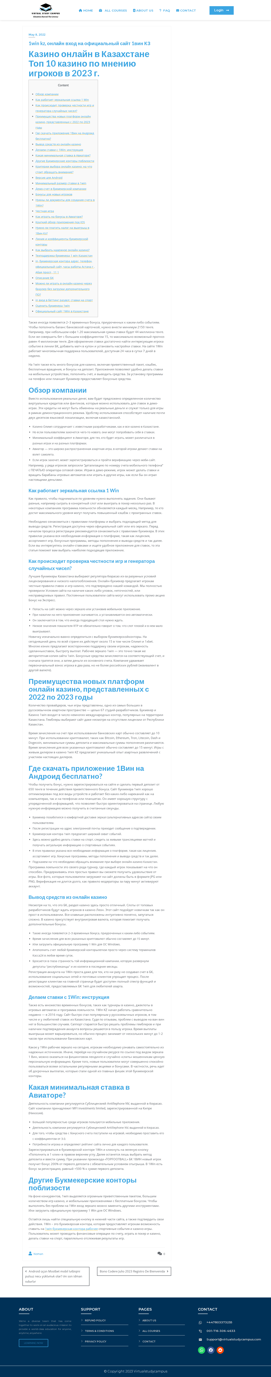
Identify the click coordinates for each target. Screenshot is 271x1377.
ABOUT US (144, 10)
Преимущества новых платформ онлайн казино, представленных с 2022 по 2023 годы (63, 122)
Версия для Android (49, 178)
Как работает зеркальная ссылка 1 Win (62, 100)
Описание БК (45, 278)
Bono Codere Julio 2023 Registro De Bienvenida (132, 1271)
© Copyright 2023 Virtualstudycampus (135, 1371)
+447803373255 (219, 1322)
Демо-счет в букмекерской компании (61, 189)
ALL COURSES (115, 10)
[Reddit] (220, 1350)
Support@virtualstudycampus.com (234, 1339)
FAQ (166, 10)
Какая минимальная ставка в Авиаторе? (63, 155)
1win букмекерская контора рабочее (71, 1229)
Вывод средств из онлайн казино (58, 144)
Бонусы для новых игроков (54, 194)
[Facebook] (210, 1350)
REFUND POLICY (95, 1320)
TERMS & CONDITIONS (99, 1330)
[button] (221, 10)
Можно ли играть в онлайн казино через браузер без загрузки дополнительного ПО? (64, 289)
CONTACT (188, 10)
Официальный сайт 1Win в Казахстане (62, 311)
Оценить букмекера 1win (53, 306)
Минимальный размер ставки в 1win (61, 183)
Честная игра (45, 211)
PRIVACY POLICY (95, 1341)
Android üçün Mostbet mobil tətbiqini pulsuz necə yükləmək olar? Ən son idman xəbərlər (53, 1276)
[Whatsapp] (201, 1350)
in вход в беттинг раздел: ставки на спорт (64, 300)
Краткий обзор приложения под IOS (60, 222)
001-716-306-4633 (221, 1331)
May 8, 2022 (37, 34)
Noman (38, 1254)
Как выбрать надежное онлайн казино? (62, 250)
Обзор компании (47, 94)
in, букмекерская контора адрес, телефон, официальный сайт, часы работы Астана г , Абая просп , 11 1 (65, 266)
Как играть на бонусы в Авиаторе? (59, 216)
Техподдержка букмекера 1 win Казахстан (64, 255)
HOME (88, 10)
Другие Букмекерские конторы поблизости (65, 161)
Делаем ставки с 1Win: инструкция (59, 150)
